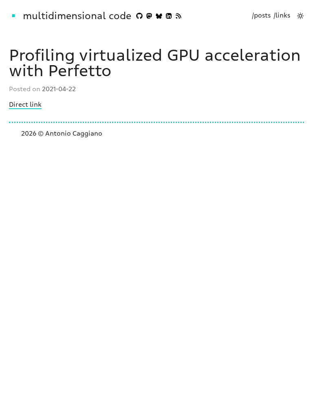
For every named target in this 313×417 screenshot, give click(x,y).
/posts (261, 15)
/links (281, 15)
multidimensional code (77, 16)
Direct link (25, 104)
